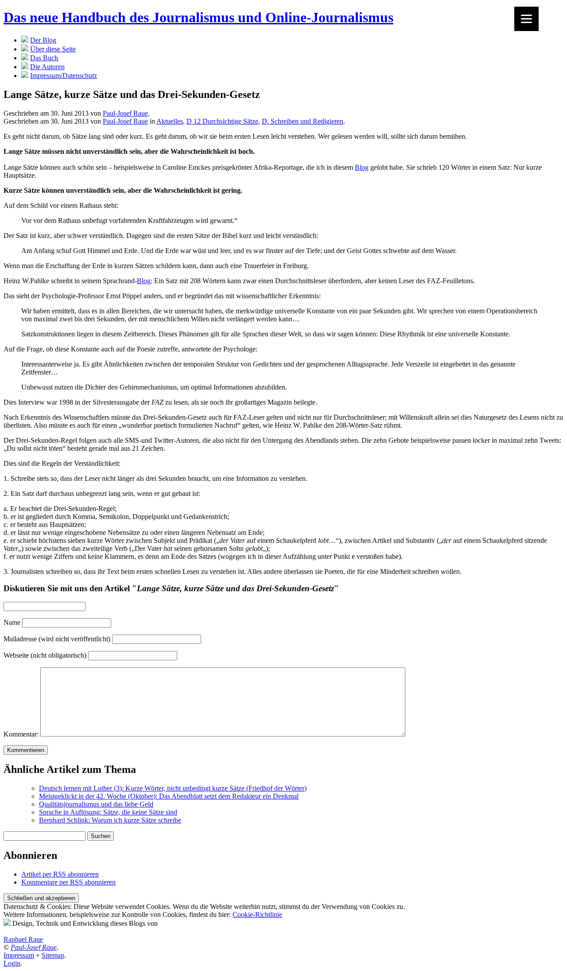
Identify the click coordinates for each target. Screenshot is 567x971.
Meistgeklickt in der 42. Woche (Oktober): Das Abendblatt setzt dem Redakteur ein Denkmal (169, 796)
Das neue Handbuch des (198, 17)
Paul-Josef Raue (125, 113)
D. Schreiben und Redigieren (302, 121)
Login (12, 963)
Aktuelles (169, 121)
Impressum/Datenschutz (63, 75)
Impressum (19, 955)
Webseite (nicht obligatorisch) (45, 655)
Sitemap (53, 955)
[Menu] (526, 19)
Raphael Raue (23, 939)
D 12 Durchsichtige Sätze (222, 121)
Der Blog (43, 40)
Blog (362, 167)
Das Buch (44, 58)
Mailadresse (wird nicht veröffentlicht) (57, 639)
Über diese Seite (53, 49)
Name (12, 622)
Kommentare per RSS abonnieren (68, 882)
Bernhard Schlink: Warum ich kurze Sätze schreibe (110, 820)
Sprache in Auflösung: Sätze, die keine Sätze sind (108, 812)
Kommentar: (21, 734)
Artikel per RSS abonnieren (60, 874)
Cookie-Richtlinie (257, 914)
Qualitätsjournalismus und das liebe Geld (96, 804)
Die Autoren (47, 66)
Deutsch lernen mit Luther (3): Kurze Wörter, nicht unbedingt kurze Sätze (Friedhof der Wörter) (173, 788)
